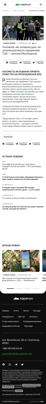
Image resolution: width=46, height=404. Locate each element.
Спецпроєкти (8, 317)
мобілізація (8, 137)
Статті (16, 311)
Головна (5, 10)
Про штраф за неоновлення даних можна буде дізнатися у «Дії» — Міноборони (20, 279)
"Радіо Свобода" (16, 92)
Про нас (21, 317)
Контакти (33, 317)
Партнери (28, 326)
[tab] (10, 288)
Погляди (36, 311)
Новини (5, 311)
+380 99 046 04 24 (12, 348)
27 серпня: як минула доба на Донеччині (19, 198)
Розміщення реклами (32, 321)
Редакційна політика (11, 326)
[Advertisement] (23, 225)
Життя (26, 311)
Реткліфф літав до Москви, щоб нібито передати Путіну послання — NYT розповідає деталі (21, 166)
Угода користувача (10, 321)
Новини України (19, 10)
